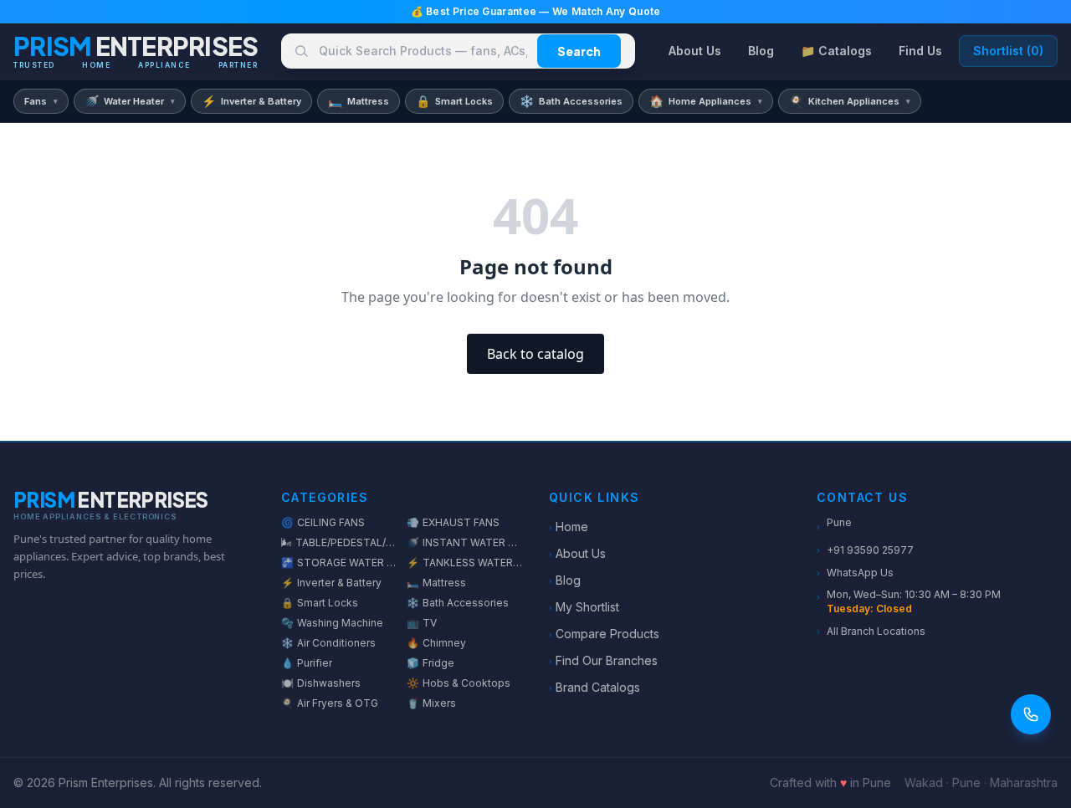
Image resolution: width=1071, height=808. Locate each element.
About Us (695, 50)
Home (568, 526)
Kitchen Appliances (849, 101)
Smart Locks (454, 101)
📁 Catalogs (836, 50)
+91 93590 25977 (865, 550)
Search (579, 51)
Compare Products (604, 633)
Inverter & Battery (251, 101)
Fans (41, 101)
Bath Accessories (571, 101)
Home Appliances (705, 101)
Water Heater (130, 101)
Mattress (358, 101)
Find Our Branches (603, 660)
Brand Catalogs (594, 687)
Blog (761, 50)
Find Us (920, 50)
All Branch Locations (871, 631)
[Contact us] (1031, 714)
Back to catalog (535, 354)
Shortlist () (1008, 50)
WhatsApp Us (855, 572)
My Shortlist (584, 607)
